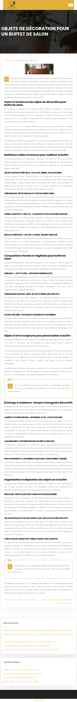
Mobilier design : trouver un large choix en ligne (20, 681)
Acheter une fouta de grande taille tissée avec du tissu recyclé (56, 601)
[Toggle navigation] (70, 5)
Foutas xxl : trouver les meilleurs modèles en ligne (21, 669)
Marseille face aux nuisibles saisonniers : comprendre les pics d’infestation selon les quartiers (37, 630)
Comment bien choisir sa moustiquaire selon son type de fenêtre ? (27, 646)
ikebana (8, 277)
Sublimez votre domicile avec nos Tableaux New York (22, 673)
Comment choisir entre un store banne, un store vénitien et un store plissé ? (31, 650)
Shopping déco (10, 60)
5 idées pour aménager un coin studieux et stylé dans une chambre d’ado (29, 642)
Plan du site (38, 700)
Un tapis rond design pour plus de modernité (19, 677)
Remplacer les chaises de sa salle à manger (21, 600)
